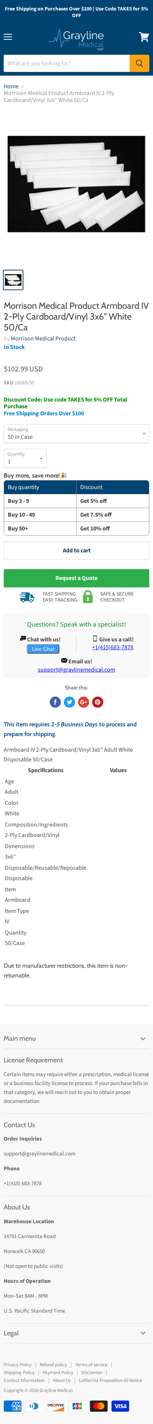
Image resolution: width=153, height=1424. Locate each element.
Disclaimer (91, 1372)
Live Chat (43, 649)
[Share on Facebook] (55, 702)
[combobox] (67, 63)
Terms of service (91, 1364)
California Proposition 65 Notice (110, 1380)
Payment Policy (58, 1372)
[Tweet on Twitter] (69, 702)
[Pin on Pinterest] (97, 702)
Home (11, 86)
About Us (62, 1380)
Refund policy (53, 1364)
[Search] (139, 63)
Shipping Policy (19, 1372)
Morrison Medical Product (43, 338)
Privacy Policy (18, 1364)
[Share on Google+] (83, 702)
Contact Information (24, 1380)
